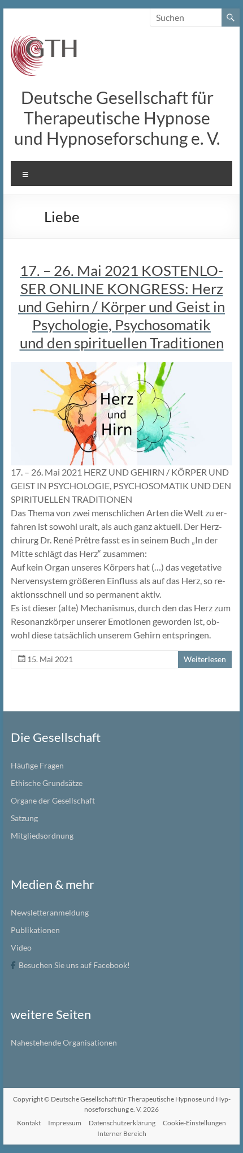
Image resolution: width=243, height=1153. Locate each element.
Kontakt (29, 1123)
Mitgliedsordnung (42, 835)
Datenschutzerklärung (122, 1123)
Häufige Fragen (37, 765)
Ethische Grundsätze (47, 783)
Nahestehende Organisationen (64, 1042)
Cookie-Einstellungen (194, 1123)
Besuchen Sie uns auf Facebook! (74, 965)
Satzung (24, 818)
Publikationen (35, 930)
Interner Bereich (121, 1133)
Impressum (64, 1123)
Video (21, 947)
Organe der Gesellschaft (53, 800)
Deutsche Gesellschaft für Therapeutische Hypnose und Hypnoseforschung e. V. (117, 117)
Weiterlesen (205, 659)
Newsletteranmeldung (50, 912)
